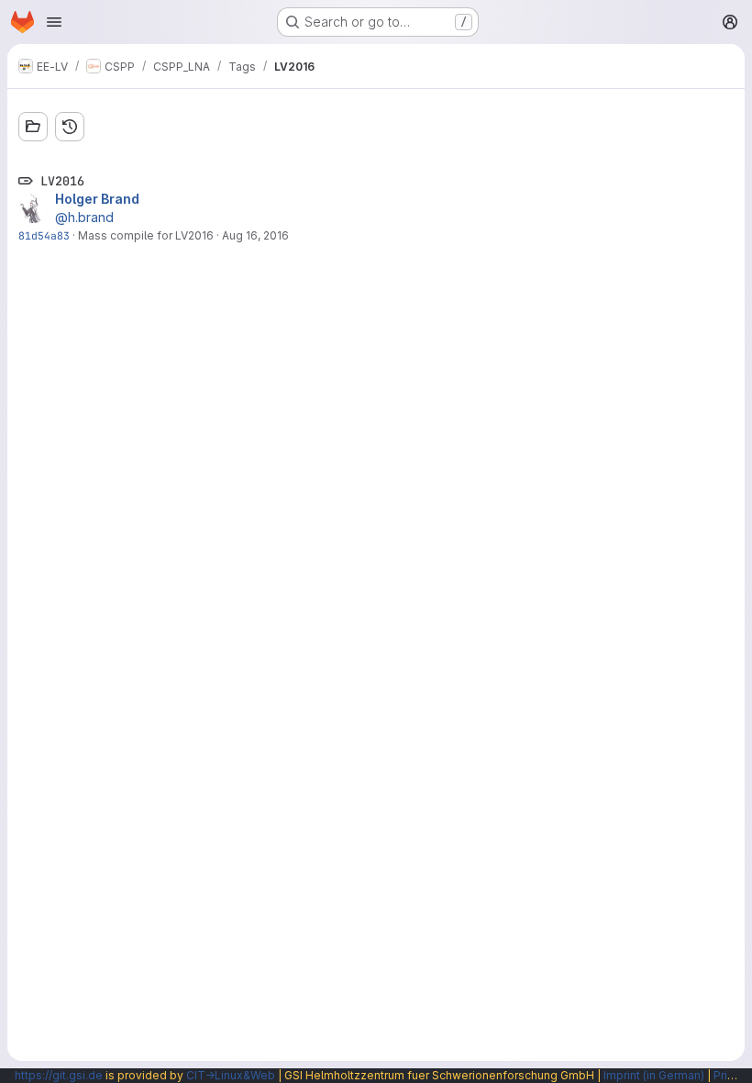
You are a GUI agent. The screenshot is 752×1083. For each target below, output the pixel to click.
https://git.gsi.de (59, 1075)
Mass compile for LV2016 (146, 235)
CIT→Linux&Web (230, 1075)
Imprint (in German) (653, 1075)
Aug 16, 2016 (255, 235)
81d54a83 (44, 235)
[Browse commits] (69, 126)
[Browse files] (33, 126)
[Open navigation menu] (54, 22)
